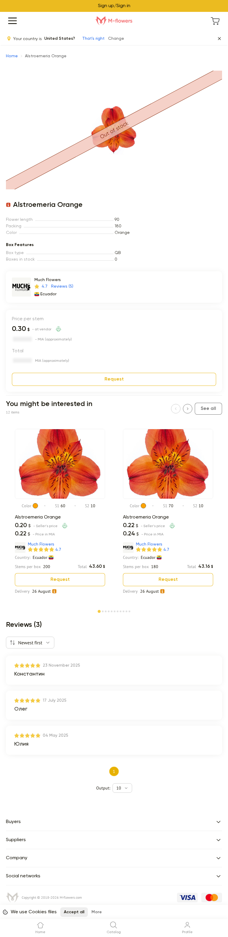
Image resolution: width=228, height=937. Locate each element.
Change (116, 39)
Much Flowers (47, 280)
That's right (93, 39)
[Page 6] (114, 610)
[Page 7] (117, 610)
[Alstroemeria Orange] (60, 497)
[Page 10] (126, 610)
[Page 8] (120, 610)
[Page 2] (103, 610)
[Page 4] (109, 610)
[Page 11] (129, 610)
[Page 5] (112, 610)
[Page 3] (106, 610)
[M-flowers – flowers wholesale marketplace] (114, 20)
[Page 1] (99, 610)
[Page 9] (123, 610)
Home (12, 56)
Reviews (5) (62, 286)
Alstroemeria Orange (38, 517)
